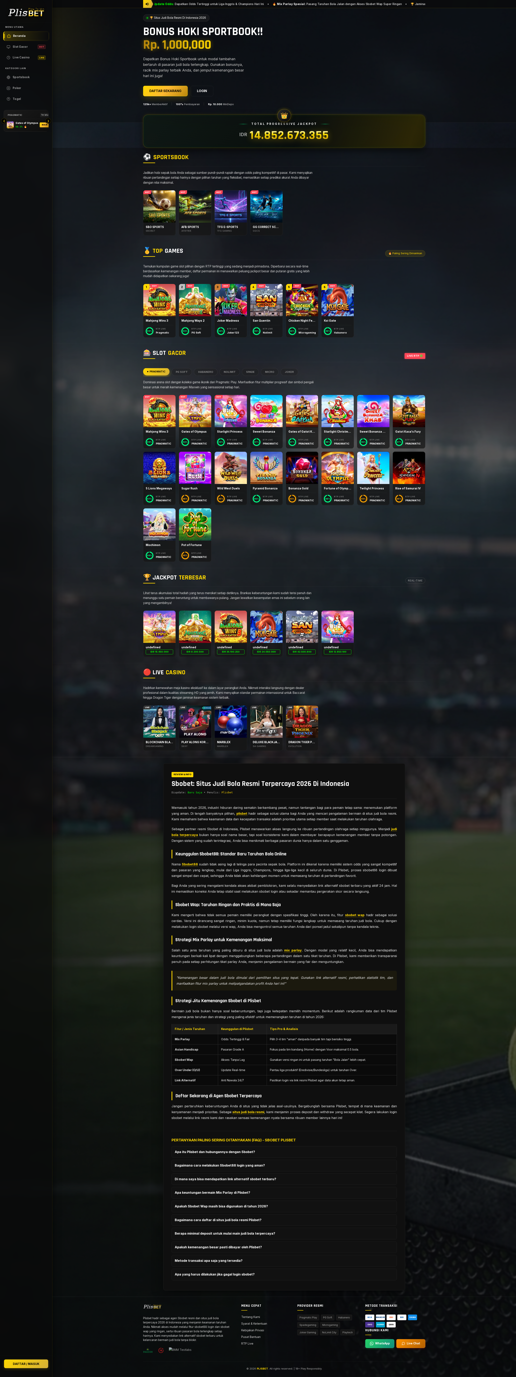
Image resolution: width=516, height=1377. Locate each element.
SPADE (250, 371)
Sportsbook (21, 77)
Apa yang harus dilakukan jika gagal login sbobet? (215, 1274)
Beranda (19, 35)
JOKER (289, 371)
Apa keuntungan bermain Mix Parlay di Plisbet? (212, 1192)
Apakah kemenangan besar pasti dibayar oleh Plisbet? (218, 1247)
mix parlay (293, 950)
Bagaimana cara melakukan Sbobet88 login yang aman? (220, 1165)
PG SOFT (182, 371)
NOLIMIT (230, 371)
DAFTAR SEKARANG (165, 91)
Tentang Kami (250, 1317)
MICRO (269, 371)
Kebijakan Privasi (252, 1330)
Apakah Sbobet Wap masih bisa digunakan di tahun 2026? (221, 1206)
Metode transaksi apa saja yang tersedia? (208, 1261)
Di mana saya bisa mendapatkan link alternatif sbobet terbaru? (225, 1179)
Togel (17, 99)
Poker (17, 88)
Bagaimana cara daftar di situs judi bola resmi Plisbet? (218, 1220)
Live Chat (413, 1343)
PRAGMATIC (157, 371)
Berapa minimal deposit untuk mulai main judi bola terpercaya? (225, 1233)
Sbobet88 (190, 864)
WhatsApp (382, 1343)
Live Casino (28, 57)
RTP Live (247, 1343)
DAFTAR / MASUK (26, 1364)
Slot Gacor (28, 46)
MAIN (45, 125)
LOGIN (202, 91)
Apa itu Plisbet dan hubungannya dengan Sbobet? (215, 1152)
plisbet (241, 813)
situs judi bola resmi (248, 1112)
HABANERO (205, 371)
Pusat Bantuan (251, 1337)
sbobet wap (355, 915)
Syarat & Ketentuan (254, 1323)
